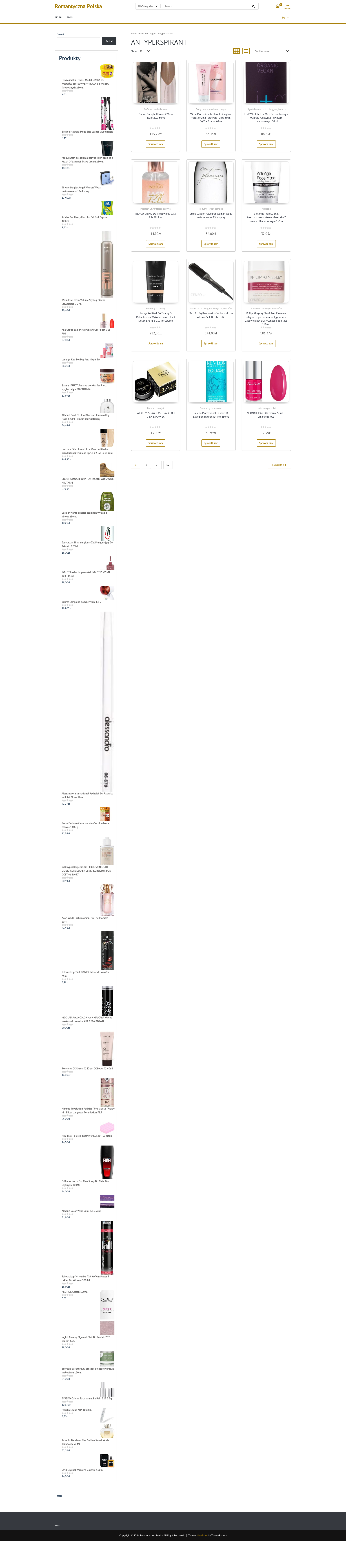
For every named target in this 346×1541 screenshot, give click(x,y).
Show (134, 51)
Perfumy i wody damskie (156, 109)
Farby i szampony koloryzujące (211, 109)
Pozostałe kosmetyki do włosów (266, 308)
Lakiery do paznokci (266, 408)
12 (168, 464)
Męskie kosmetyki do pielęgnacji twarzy (266, 109)
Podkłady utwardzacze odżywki (155, 208)
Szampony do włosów (211, 408)
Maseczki (266, 208)
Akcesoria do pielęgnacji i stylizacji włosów (211, 308)
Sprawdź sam (155, 144)
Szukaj (60, 33)
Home (134, 33)
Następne (278, 464)
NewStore (202, 1535)
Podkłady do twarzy (155, 308)
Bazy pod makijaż (155, 408)
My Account (285, 17)
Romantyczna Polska (78, 6)
